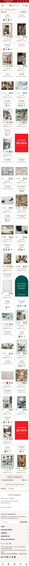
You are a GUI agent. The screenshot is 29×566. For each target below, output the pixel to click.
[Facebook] (1, 543)
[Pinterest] (10, 543)
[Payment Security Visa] (4, 557)
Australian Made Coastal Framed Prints (9, 501)
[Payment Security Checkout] (2, 557)
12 (6, 22)
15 (9, 22)
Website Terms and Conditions (9, 553)
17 (11, 22)
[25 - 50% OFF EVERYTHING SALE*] (21, 143)
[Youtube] (7, 543)
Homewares (7, 9)
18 (12, 22)
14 (8, 22)
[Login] (15, 564)
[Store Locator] (9, 564)
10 (4, 22)
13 (7, 22)
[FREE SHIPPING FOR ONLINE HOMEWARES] (21, 286)
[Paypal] (12, 557)
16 (10, 22)
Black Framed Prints (5, 502)
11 (5, 22)
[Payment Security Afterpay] (10, 557)
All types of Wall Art (6, 507)
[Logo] (14, 5)
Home (2, 9)
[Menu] (3, 564)
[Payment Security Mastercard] (7, 557)
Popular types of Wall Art (8, 498)
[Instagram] (4, 543)
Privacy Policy (23, 553)
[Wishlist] (13, 38)
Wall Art (13, 9)
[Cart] (26, 564)
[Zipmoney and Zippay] (15, 557)
